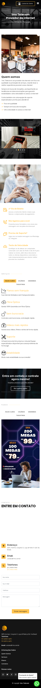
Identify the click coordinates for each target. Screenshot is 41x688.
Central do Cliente (27, 3)
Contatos (4, 663)
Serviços (4, 657)
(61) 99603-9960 (20, 388)
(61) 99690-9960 (6, 639)
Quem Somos (6, 653)
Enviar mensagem (20, 611)
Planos (3, 660)
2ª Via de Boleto (16, 209)
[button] (16, 149)
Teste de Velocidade (18, 245)
